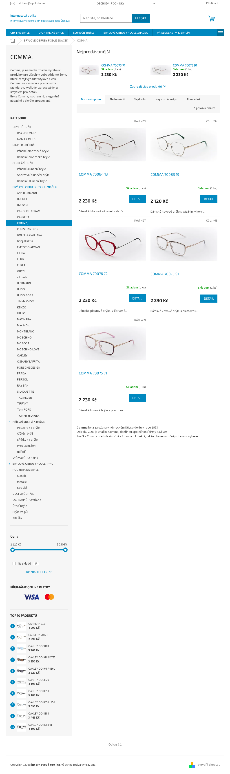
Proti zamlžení (26, 446)
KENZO (21, 307)
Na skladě (27, 563)
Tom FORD (24, 409)
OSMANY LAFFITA (28, 361)
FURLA (21, 265)
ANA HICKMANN (27, 193)
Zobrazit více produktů (146, 86)
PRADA (21, 373)
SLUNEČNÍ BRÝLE (23, 163)
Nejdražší (140, 99)
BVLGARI (22, 205)
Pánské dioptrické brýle (33, 151)
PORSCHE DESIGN (28, 367)
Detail (137, 199)
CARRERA (23, 217)
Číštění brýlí (25, 433)
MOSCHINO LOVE (28, 349)
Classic (22, 476)
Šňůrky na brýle (27, 440)
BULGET (22, 199)
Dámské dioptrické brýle (33, 157)
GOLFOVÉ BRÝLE (23, 494)
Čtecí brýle (20, 506)
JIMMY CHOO (25, 301)
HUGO (21, 289)
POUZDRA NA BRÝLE (26, 470)
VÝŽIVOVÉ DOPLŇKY (25, 458)
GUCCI (21, 271)
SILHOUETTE (25, 391)
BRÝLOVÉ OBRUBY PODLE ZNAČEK (35, 187)
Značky (17, 518)
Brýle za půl (20, 512)
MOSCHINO (24, 337)
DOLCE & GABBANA (29, 235)
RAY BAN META (26, 133)
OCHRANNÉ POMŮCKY (27, 500)
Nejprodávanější (166, 99)
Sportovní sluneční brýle (33, 175)
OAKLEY (22, 355)
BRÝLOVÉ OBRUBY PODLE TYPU (33, 464)
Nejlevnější (117, 99)
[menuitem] (20, 32)
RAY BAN (22, 385)
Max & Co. (23, 325)
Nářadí (21, 452)
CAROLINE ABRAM (28, 211)
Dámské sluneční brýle (32, 181)
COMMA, (22, 223)
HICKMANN (24, 283)
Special (22, 488)
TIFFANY (22, 403)
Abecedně (194, 99)
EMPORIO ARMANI (28, 247)
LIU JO (21, 313)
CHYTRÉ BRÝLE (22, 127)
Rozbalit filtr (36, 572)
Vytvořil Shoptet (209, 765)
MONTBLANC (25, 331)
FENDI (20, 259)
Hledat (140, 18)
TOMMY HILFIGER (28, 415)
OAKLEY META (26, 139)
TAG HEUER (24, 398)
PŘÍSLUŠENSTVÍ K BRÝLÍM (29, 422)
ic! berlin (22, 277)
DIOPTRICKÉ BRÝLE (25, 145)
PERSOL (22, 379)
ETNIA (21, 253)
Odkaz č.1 (115, 744)
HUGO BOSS (25, 295)
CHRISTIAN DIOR (27, 229)
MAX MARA (24, 319)
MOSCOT (23, 343)
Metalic (22, 482)
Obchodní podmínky (110, 4)
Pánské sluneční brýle (31, 169)
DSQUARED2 (25, 241)
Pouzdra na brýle (28, 428)
